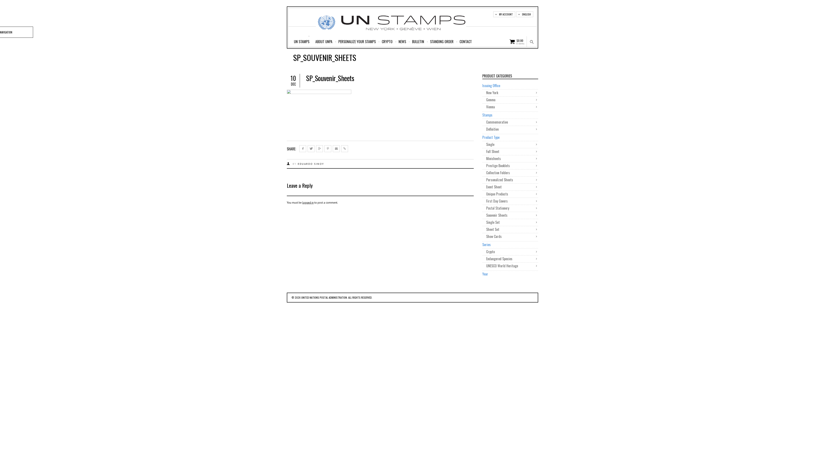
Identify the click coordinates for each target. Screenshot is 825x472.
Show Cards (494, 236)
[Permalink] (344, 148)
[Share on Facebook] (302, 148)
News (402, 41)
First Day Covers (497, 201)
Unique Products (497, 194)
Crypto (387, 41)
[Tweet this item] (311, 148)
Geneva (490, 99)
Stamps (487, 115)
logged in (308, 202)
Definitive (492, 129)
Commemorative (497, 122)
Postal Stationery (497, 208)
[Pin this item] (327, 148)
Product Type (491, 137)
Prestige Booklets (498, 165)
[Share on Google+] (319, 148)
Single (490, 144)
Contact (466, 41)
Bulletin (418, 41)
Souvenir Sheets (496, 215)
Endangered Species (499, 258)
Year (485, 274)
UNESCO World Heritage (502, 265)
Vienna (490, 106)
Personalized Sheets (499, 179)
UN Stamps (301, 41)
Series (486, 244)
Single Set (493, 222)
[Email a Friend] (336, 148)
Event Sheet (494, 186)
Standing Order (442, 41)
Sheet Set (492, 229)
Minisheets (493, 158)
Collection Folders (498, 172)
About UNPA (323, 41)
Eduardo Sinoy (311, 163)
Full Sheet (492, 151)
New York (492, 92)
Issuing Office (491, 85)
